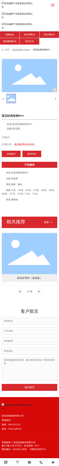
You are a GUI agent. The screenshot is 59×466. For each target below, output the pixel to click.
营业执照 (28, 446)
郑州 (24, 449)
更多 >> (48, 222)
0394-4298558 (14, 429)
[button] (20, 291)
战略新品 (9, 34)
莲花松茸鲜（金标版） (29, 278)
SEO (36, 446)
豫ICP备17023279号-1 (12, 446)
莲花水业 (29, 41)
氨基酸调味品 (9, 41)
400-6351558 (14, 424)
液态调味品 (29, 34)
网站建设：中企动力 (12, 449)
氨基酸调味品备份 (21, 50)
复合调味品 (49, 34)
